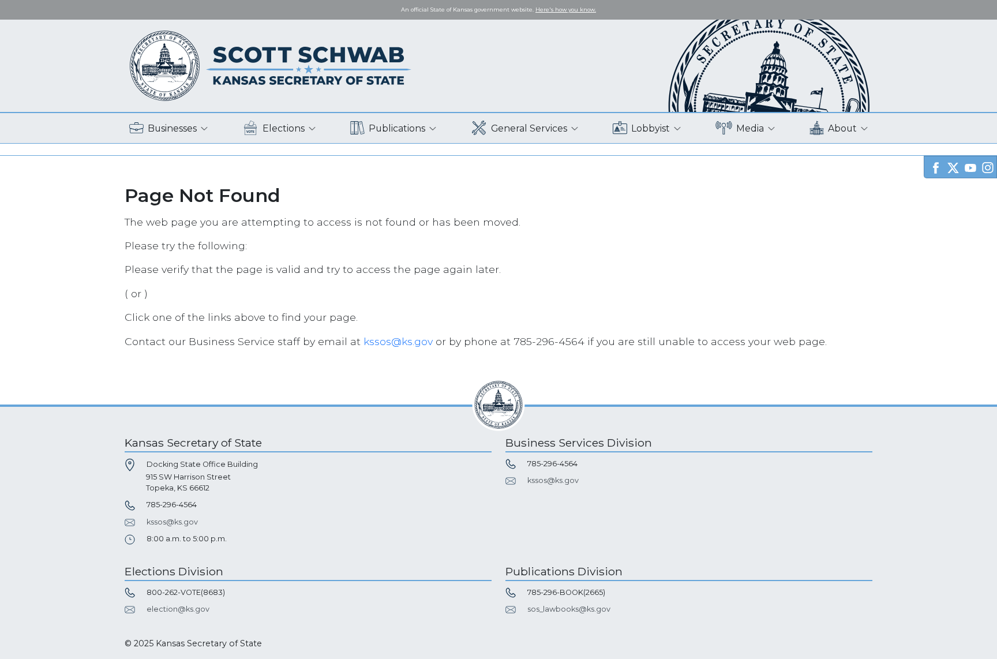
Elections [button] (284, 128)
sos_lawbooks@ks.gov (568, 609)
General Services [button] (529, 128)
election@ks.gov (178, 609)
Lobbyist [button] (650, 128)
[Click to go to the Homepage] (270, 64)
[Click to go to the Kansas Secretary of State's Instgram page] (988, 166)
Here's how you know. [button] (565, 9)
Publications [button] (397, 128)
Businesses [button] (172, 128)
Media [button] (750, 128)
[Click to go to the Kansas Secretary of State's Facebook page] (936, 166)
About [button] (842, 128)
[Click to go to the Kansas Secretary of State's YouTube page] (970, 166)
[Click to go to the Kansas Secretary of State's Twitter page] (953, 166)
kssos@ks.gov (398, 341)
